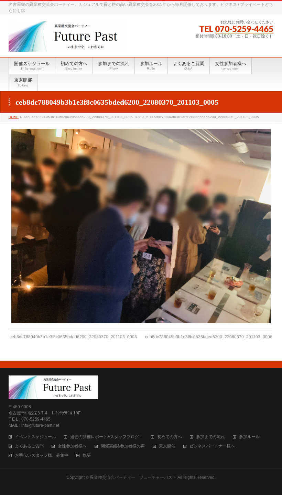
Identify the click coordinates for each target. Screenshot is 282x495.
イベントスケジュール (35, 437)
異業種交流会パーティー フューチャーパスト (133, 477)
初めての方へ (169, 437)
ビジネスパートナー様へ (212, 446)
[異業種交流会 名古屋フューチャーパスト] (67, 43)
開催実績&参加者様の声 (123, 446)
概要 (87, 455)
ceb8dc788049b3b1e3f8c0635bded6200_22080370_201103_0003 (73, 336)
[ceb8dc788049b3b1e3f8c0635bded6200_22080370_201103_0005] (140, 226)
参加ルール (249, 437)
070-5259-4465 (244, 29)
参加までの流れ (210, 437)
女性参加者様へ (72, 446)
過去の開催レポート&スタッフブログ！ (106, 437)
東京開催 (167, 446)
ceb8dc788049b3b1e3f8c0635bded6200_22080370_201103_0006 (208, 336)
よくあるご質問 (29, 446)
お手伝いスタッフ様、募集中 (41, 455)
